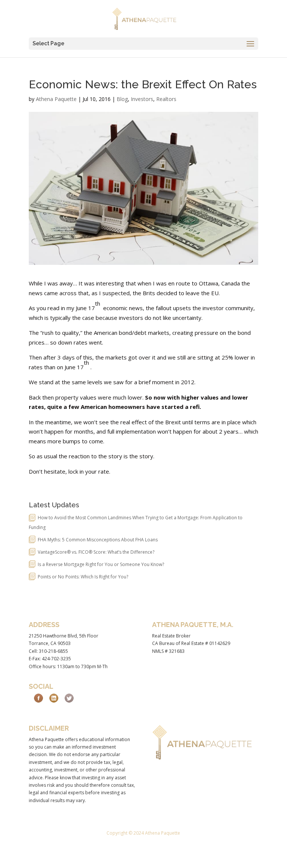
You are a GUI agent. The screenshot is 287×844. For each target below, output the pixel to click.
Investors (142, 99)
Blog (122, 99)
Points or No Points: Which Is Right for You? (83, 577)
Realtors (166, 99)
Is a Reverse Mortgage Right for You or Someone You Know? (101, 564)
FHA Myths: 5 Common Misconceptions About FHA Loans (98, 539)
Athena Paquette (56, 99)
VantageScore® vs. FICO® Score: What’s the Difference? (96, 552)
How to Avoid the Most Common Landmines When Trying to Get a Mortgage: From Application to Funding (136, 522)
